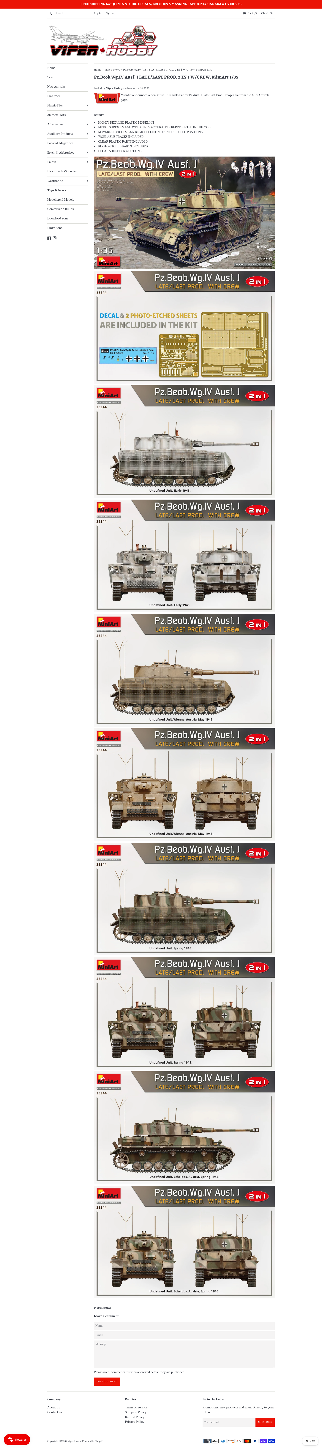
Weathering (67, 181)
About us (53, 1407)
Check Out (268, 13)
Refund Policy (134, 1417)
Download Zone (57, 218)
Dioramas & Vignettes (62, 171)
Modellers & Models (60, 199)
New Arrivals (56, 86)
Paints (67, 162)
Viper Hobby (74, 1441)
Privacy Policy (134, 1421)
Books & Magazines (60, 143)
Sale (50, 77)
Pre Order (53, 96)
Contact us (54, 1412)
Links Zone (54, 228)
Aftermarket (67, 124)
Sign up (110, 13)
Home (51, 68)
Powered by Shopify (93, 1441)
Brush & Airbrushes (67, 152)
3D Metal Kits (56, 115)
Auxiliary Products (67, 133)
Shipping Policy (135, 1412)
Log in (98, 13)
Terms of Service (136, 1407)
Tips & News (56, 190)
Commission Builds (60, 209)
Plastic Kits (67, 105)
